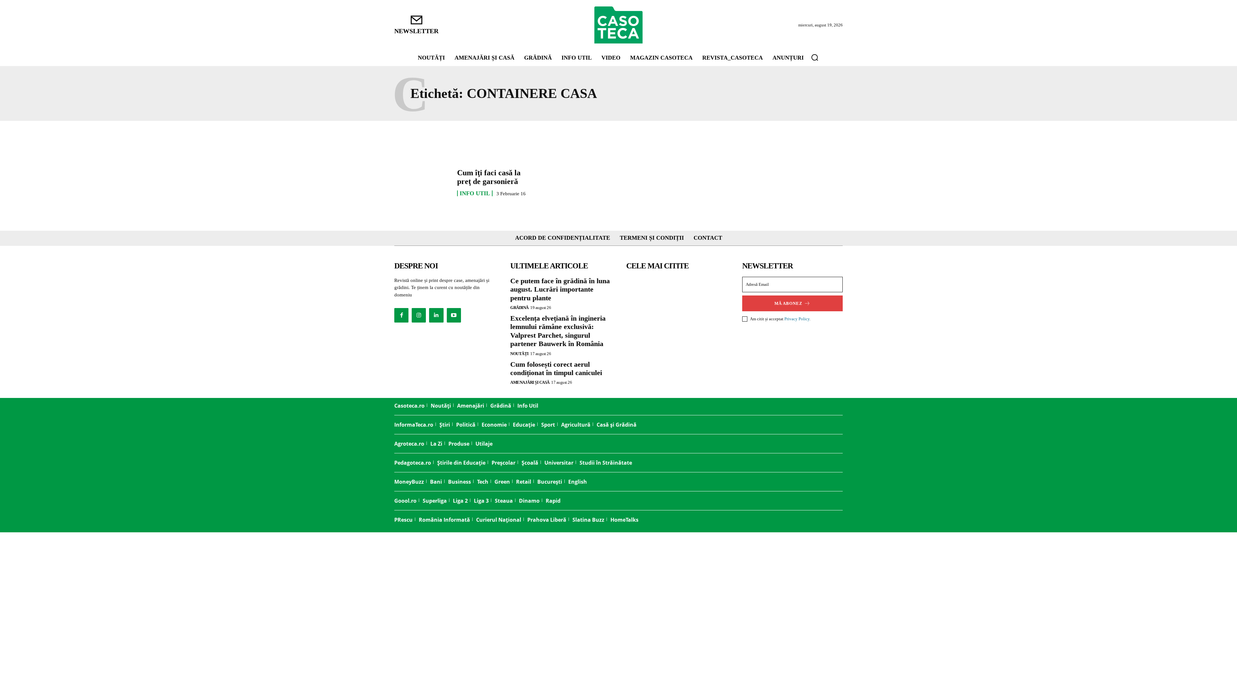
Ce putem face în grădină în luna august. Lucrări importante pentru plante (560, 289)
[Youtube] (454, 315)
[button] (814, 57)
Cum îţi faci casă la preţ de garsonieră (489, 177)
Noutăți (519, 353)
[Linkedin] (436, 315)
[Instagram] (419, 315)
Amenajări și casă (530, 382)
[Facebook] (401, 315)
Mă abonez (788, 303)
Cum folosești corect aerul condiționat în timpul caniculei (556, 368)
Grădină (519, 307)
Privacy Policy (797, 318)
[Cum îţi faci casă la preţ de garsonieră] (422, 182)
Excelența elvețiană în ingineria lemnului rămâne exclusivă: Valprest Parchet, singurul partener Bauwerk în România (558, 331)
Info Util (475, 193)
